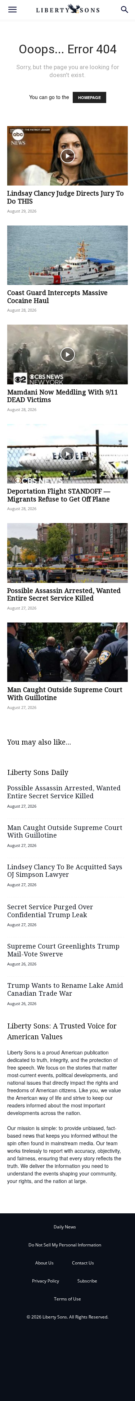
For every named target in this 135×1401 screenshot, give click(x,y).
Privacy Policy (45, 1281)
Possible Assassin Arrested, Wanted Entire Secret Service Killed (64, 595)
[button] (12, 9)
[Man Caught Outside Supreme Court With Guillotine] (67, 652)
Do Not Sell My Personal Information (64, 1245)
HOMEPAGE (89, 97)
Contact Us (83, 1263)
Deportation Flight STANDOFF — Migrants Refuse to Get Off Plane (58, 495)
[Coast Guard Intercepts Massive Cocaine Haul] (67, 255)
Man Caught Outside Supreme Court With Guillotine (64, 694)
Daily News (65, 1227)
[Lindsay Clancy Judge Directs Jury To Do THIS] (67, 156)
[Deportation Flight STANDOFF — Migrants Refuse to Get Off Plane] (67, 453)
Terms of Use (67, 1299)
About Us (44, 1263)
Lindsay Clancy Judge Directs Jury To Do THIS (65, 197)
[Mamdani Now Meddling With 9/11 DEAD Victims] (67, 354)
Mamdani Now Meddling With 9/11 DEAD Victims (62, 396)
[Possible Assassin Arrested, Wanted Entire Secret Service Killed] (67, 553)
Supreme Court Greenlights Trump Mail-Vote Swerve (63, 950)
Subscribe (87, 1281)
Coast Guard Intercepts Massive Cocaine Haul (57, 297)
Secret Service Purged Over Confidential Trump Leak (50, 911)
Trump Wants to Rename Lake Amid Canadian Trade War (65, 990)
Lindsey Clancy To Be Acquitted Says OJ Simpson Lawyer (64, 871)
